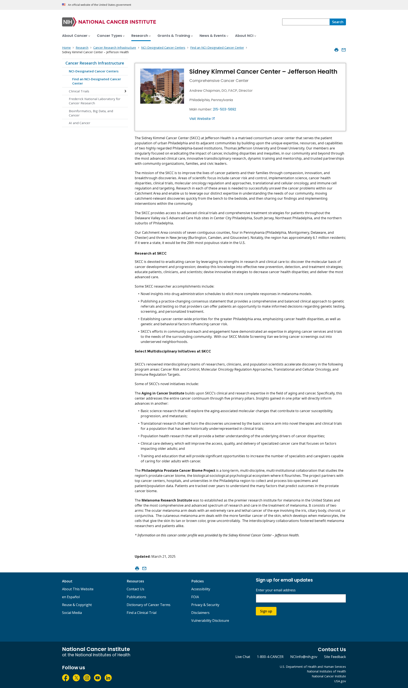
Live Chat (242, 656)
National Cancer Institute (329, 676)
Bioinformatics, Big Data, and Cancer (91, 113)
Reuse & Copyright (77, 604)
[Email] (343, 49)
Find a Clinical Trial (141, 612)
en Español (71, 597)
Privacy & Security (205, 604)
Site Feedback (335, 656)
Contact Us (135, 589)
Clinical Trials (79, 91)
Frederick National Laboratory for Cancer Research (94, 101)
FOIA (195, 597)
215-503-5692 (224, 109)
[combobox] (306, 22)
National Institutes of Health (326, 671)
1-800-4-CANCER (270, 656)
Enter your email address (276, 590)
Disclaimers (200, 612)
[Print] (336, 49)
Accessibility (200, 589)
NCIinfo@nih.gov (303, 656)
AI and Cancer (79, 123)
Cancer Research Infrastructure (94, 63)
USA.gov (340, 681)
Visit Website (200, 118)
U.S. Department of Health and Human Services (313, 667)
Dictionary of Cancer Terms (148, 604)
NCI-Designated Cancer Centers (94, 71)
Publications (136, 597)
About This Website (78, 589)
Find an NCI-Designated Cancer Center (96, 81)
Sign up (266, 611)
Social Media (72, 612)
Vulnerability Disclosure (210, 620)
